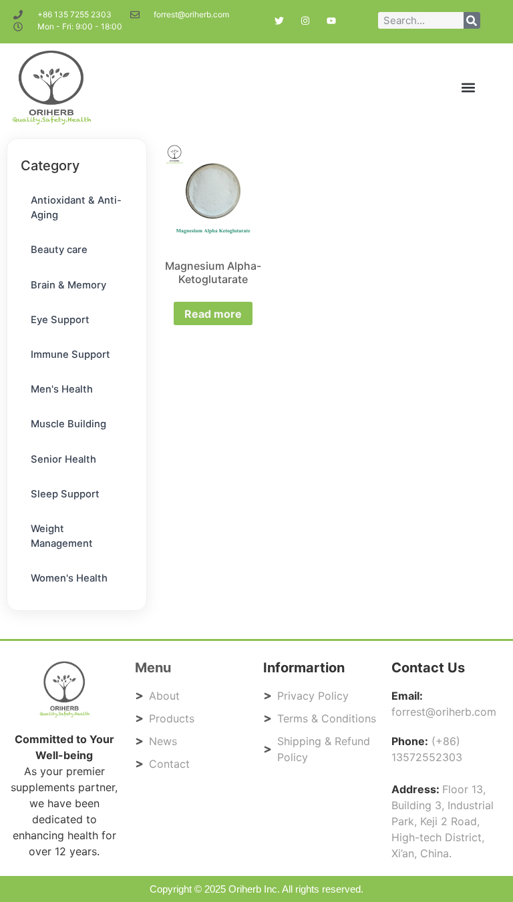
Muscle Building (68, 424)
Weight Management (62, 536)
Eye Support (60, 320)
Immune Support (70, 355)
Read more (213, 313)
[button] (469, 88)
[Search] (472, 20)
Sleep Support (65, 494)
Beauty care (59, 250)
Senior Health (63, 459)
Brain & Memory (68, 285)
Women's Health (69, 578)
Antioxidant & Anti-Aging (76, 207)
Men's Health (62, 389)
